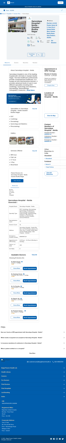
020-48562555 (58, 362)
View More (32, 353)
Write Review (17, 180)
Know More (16, 268)
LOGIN (60, 2)
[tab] (7, 63)
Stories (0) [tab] (15, 185)
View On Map (51, 115)
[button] (62, 10)
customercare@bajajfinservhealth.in (40, 362)
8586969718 (47, 134)
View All (34, 255)
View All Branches (49, 173)
